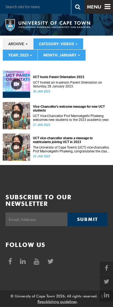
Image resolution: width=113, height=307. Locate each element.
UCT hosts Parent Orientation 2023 (58, 77)
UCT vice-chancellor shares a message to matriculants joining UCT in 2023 (63, 140)
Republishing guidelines (57, 301)
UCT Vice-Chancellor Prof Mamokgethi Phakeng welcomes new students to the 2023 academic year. (71, 118)
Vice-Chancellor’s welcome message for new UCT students (69, 108)
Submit (87, 219)
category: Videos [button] (57, 44)
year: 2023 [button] (18, 55)
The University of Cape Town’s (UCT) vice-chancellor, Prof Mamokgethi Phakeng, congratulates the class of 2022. (71, 149)
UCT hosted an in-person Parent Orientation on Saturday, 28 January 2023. (67, 84)
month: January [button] (60, 55)
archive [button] (16, 44)
